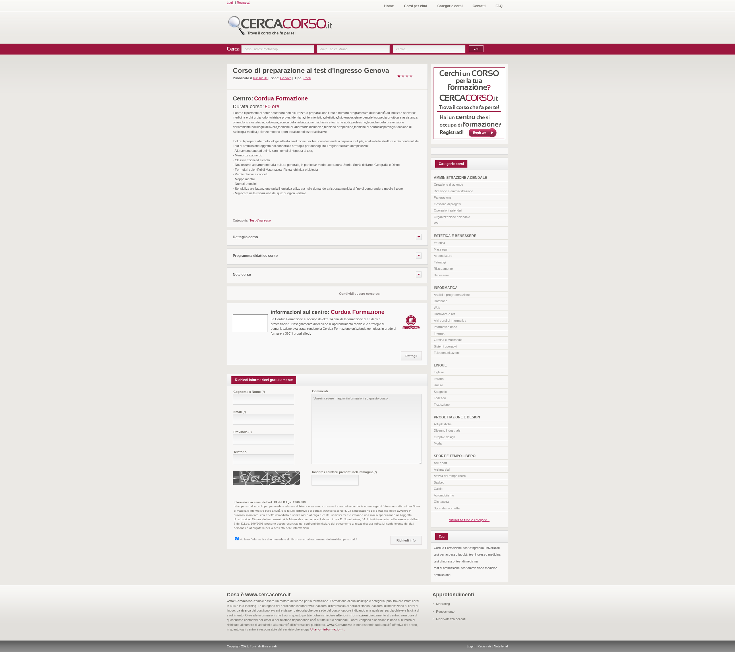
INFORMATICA (446, 288)
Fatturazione (442, 197)
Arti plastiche (443, 424)
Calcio (438, 488)
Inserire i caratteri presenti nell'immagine (344, 472)
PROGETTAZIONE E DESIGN (457, 417)
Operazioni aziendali (448, 210)
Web (437, 307)
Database (440, 301)
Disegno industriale (447, 430)
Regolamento (445, 611)
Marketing (443, 604)
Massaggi (440, 249)
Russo (438, 385)
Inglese (439, 372)
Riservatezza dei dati (450, 619)
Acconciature (443, 255)
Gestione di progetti (447, 204)
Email (239, 411)
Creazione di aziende (448, 184)
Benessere (441, 275)
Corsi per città (415, 6)
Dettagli (411, 356)
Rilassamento (443, 268)
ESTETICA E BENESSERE (455, 236)
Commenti (320, 391)
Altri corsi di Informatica (450, 320)
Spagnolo (440, 391)
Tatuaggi (440, 262)
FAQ (499, 6)
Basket (439, 482)
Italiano (439, 379)
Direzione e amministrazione (453, 191)
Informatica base (445, 327)
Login (230, 2)
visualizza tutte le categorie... (469, 520)
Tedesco (440, 398)
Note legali (501, 646)
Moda (438, 443)
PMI (436, 223)
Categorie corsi (450, 6)
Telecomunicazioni (446, 352)
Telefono (240, 452)
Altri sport (440, 463)
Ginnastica (441, 501)
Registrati (243, 2)
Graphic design (444, 437)
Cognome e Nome (249, 391)
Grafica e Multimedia (448, 339)
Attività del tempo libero (450, 476)
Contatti (479, 6)
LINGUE (440, 365)
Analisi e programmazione (452, 294)
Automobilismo (444, 495)
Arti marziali (442, 469)
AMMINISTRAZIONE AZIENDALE (460, 178)
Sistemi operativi (445, 346)
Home (389, 6)
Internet (439, 333)
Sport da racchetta (447, 508)
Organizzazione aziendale (452, 217)
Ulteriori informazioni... (327, 629)
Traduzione (442, 404)
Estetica (439, 242)
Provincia (242, 431)
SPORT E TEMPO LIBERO (454, 456)
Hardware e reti (444, 314)
